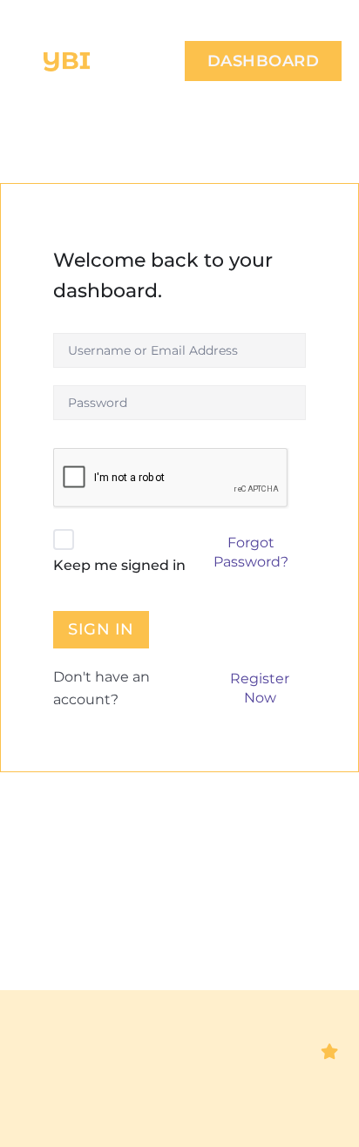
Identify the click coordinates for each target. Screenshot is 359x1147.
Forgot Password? (250, 552)
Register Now (259, 688)
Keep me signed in (119, 565)
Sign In (101, 629)
